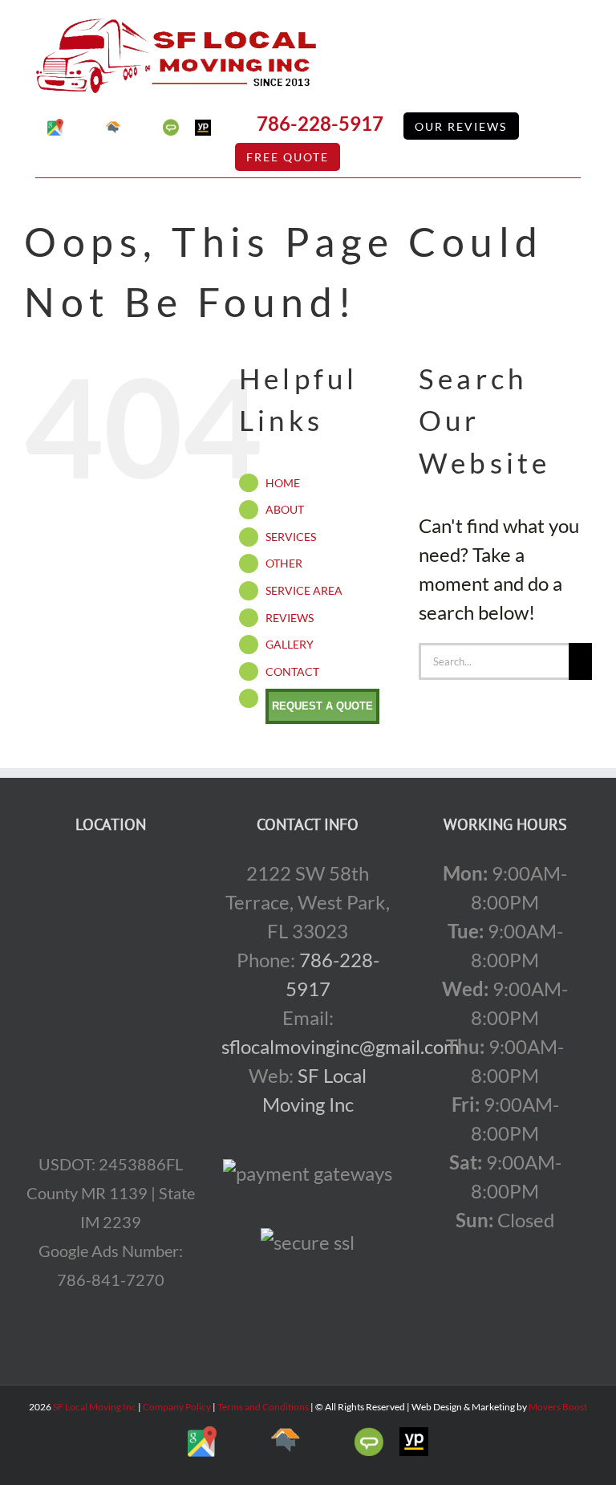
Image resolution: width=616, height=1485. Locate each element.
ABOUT (284, 509)
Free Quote (287, 157)
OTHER (283, 563)
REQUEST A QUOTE (322, 706)
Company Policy (176, 1407)
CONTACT (292, 671)
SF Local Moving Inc (94, 1407)
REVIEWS (289, 618)
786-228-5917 (320, 123)
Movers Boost (558, 1407)
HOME (282, 483)
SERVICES (290, 536)
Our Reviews (461, 126)
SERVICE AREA (303, 590)
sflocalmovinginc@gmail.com (340, 1046)
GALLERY (289, 644)
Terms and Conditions (263, 1407)
